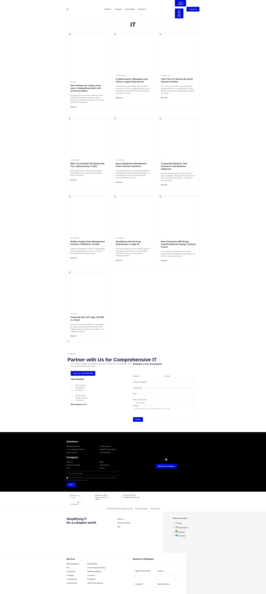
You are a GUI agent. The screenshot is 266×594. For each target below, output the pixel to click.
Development (120, 160)
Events (102, 468)
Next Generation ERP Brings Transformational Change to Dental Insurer (178, 244)
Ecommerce (91, 579)
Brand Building (92, 564)
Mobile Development (94, 571)
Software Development (95, 583)
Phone (135, 394)
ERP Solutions (105, 452)
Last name (167, 376)
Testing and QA (71, 583)
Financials (74, 313)
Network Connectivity (107, 449)
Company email (137, 388)
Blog (101, 462)
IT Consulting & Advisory (75, 449)
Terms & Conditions (141, 508)
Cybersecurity (121, 75)
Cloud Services (105, 446)
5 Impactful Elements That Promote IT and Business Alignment (174, 166)
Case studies (130, 9)
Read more (73, 107)
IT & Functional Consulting (96, 567)
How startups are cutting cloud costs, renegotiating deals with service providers (85, 88)
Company (118, 9)
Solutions (107, 9)
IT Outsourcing (71, 579)
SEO (67, 567)
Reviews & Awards (73, 465)
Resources (142, 9)
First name (136, 376)
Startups (73, 82)
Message (135, 406)
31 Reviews (74, 504)
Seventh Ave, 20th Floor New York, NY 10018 (101, 497)
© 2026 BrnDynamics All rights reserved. (120, 508)
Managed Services (73, 446)
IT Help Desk (70, 571)
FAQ (68, 468)
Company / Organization (140, 382)
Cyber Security (71, 452)
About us (69, 462)
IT (161, 160)
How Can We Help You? (140, 399)
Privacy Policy (154, 508)
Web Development (72, 564)
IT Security (91, 575)
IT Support (70, 575)
